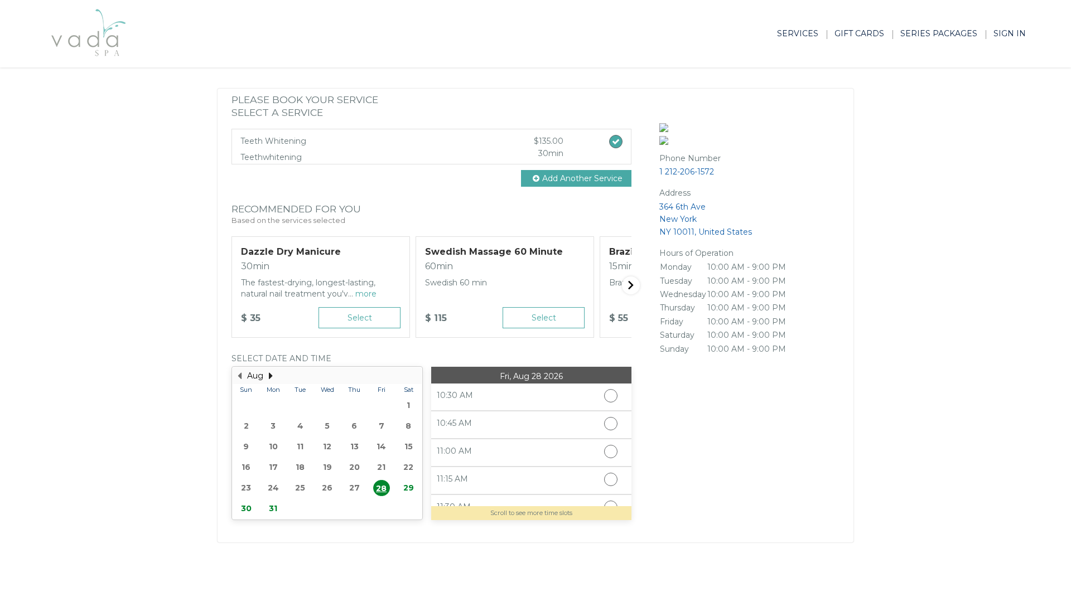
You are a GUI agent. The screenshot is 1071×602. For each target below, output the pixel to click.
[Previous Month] (239, 376)
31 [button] (273, 508)
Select (360, 318)
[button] (576, 178)
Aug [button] (255, 376)
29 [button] (408, 488)
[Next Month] (270, 376)
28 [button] (381, 488)
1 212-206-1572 (686, 172)
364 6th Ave (705, 219)
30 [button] (246, 508)
